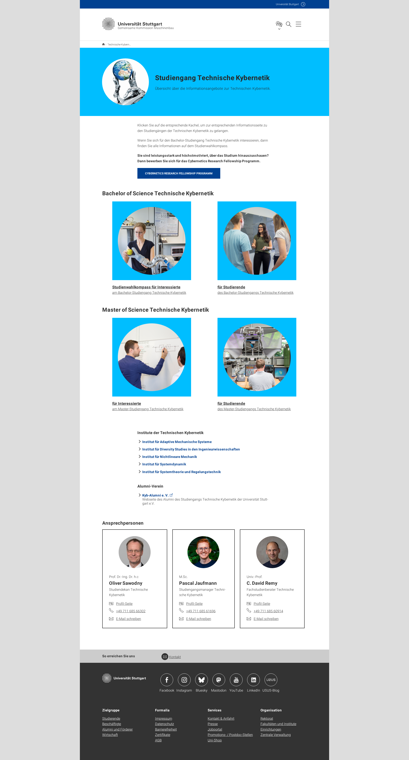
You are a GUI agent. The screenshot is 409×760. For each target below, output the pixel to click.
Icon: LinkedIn (253, 679)
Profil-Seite (124, 603)
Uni (287, 4)
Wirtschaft (110, 734)
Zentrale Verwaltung (276, 734)
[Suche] (288, 23)
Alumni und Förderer (117, 729)
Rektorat (267, 718)
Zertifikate (162, 734)
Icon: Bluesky (201, 679)
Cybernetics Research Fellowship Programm (179, 173)
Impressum (163, 718)
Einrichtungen (271, 729)
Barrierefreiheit (166, 729)
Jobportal (215, 729)
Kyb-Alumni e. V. (155, 495)
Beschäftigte (111, 723)
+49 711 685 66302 (130, 611)
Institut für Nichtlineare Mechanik (169, 456)
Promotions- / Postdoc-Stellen (230, 734)
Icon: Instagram (184, 679)
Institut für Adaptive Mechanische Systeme (177, 441)
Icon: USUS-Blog (271, 679)
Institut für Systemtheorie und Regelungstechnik (181, 471)
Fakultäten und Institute (278, 723)
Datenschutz (164, 723)
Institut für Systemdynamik (164, 464)
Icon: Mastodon (218, 679)
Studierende (111, 718)
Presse (213, 723)
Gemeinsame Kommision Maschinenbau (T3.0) (103, 44)
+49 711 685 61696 (201, 611)
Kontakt (175, 656)
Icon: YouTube (236, 679)
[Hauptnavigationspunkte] (298, 23)
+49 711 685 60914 (268, 611)
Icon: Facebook (166, 679)
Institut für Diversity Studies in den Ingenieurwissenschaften (191, 449)
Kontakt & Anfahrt (221, 718)
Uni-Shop (215, 740)
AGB (158, 740)
